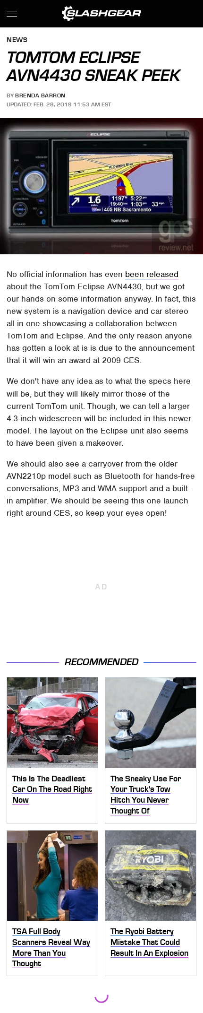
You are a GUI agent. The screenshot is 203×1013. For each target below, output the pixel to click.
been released (151, 274)
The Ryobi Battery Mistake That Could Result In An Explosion (149, 941)
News (17, 40)
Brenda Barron (40, 95)
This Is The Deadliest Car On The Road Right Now (52, 789)
